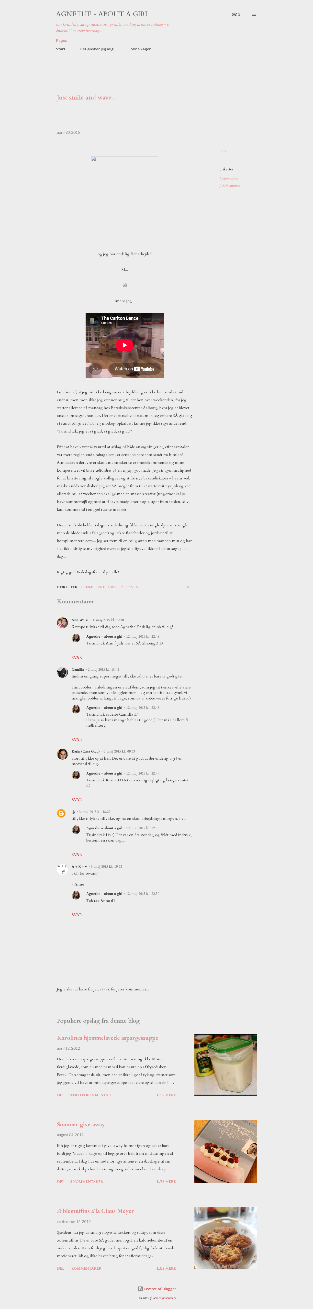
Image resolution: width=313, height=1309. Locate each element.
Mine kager (141, 48)
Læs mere (166, 1095)
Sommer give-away (81, 1124)
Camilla (78, 669)
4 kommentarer (85, 1268)
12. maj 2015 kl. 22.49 (142, 773)
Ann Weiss (80, 620)
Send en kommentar (90, 1095)
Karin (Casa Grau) (86, 751)
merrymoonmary (166, 1298)
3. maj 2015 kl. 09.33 (119, 751)
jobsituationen (229, 185)
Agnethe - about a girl (102, 14)
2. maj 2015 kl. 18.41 (103, 669)
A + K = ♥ (79, 866)
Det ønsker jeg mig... (98, 48)
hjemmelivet (228, 179)
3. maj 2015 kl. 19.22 (106, 866)
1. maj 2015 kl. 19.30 (108, 620)
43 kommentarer (86, 1181)
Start (61, 48)
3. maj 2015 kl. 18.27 (94, 812)
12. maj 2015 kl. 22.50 (142, 828)
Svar (77, 657)
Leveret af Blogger (159, 1289)
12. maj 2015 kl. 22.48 (142, 636)
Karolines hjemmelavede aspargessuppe (107, 1038)
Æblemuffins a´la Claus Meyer (95, 1211)
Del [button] (223, 151)
